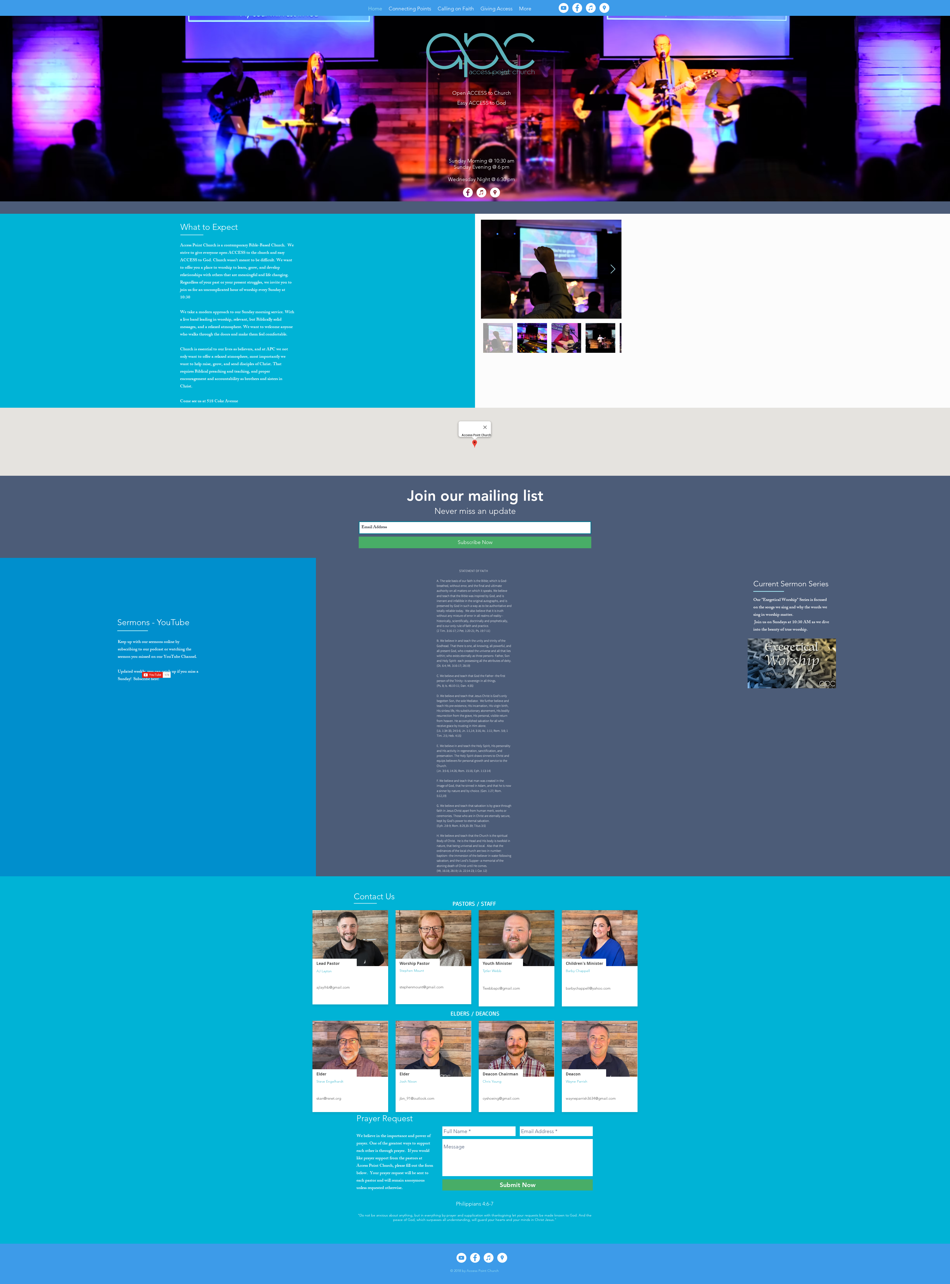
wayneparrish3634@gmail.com (591, 1098)
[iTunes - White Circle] (591, 8)
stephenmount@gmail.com (422, 987)
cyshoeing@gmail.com (501, 1098)
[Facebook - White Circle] (577, 8)
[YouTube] (564, 8)
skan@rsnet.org (328, 1098)
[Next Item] (613, 269)
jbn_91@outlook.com (417, 1098)
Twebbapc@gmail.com (501, 988)
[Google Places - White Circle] (604, 8)
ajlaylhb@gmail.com (333, 987)
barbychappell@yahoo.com (588, 988)
